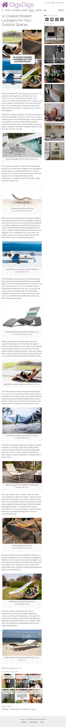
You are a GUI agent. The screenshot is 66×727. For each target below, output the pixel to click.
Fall (53, 2)
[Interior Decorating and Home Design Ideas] (17, 8)
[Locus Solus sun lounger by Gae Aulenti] (22, 267)
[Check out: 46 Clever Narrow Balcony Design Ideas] (22, 681)
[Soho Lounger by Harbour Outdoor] (22, 655)
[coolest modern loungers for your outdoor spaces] (22, 88)
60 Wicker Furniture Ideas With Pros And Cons (35, 678)
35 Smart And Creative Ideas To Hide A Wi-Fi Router (53, 156)
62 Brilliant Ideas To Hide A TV (53, 118)
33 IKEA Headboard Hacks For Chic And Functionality (52, 60)
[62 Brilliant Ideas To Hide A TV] (54, 112)
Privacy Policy (34, 722)
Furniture (31, 10)
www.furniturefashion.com (21, 211)
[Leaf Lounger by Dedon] (22, 543)
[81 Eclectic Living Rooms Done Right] (54, 74)
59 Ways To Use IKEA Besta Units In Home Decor (52, 40)
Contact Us (24, 722)
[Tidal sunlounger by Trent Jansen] (22, 157)
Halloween (48, 2)
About (42, 722)
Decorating (24, 10)
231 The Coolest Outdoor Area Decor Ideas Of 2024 (22, 692)
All (2, 10)
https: (35, 159)
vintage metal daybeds (27, 117)
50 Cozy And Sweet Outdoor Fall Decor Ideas (35, 692)
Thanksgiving (60, 2)
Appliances (7, 10)
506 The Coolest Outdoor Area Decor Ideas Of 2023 (8, 692)
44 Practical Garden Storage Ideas (8, 677)
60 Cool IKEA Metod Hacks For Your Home (53, 99)
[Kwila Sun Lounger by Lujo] (22, 382)
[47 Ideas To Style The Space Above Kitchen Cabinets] (54, 132)
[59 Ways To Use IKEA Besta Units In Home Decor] (54, 35)
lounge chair (25, 709)
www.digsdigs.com (22, 272)
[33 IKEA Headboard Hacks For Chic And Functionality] (54, 54)
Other (44, 10)
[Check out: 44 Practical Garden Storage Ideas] (8, 681)
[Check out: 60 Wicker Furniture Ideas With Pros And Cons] (35, 681)
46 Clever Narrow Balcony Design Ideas (22, 677)
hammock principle (11, 394)
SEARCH (62, 10)
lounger (33, 709)
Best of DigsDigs (16, 10)
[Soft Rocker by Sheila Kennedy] (22, 599)
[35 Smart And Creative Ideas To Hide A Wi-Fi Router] (54, 151)
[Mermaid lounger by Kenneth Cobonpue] (22, 329)
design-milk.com (33, 384)
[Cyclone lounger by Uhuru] (22, 206)
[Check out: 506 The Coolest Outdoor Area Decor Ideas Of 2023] (8, 696)
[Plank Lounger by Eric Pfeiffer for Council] (22, 482)
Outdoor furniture (14, 709)
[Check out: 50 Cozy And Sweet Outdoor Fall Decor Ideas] (35, 696)
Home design (39, 10)
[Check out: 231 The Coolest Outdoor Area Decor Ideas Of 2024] (22, 696)
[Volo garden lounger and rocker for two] (22, 433)
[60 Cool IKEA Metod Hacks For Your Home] (54, 93)
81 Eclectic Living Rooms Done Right (52, 80)
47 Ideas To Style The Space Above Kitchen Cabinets (53, 137)
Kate (20, 668)
